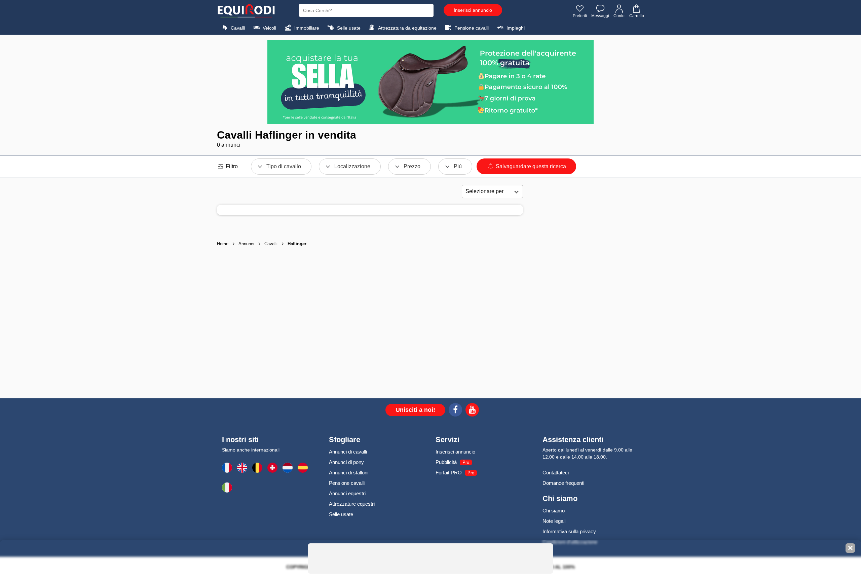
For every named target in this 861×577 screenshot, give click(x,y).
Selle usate (348, 28)
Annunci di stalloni (348, 472)
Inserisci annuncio (473, 10)
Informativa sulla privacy (569, 531)
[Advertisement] (583, 291)
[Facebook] (455, 411)
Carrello (636, 15)
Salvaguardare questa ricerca (530, 166)
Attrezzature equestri (352, 504)
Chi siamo (553, 510)
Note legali (553, 521)
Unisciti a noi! (415, 409)
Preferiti (580, 15)
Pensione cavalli (471, 28)
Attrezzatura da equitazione (407, 28)
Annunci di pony (346, 462)
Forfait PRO (449, 472)
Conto (619, 15)
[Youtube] (472, 411)
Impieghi (515, 28)
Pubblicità (446, 462)
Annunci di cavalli (348, 452)
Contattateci (555, 472)
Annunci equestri (347, 493)
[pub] (430, 82)
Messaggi (600, 15)
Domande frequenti (563, 483)
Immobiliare (306, 28)
